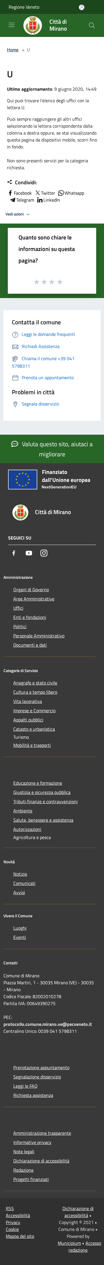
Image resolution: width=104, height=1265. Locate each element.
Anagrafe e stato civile (35, 682)
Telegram (25, 199)
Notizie (20, 873)
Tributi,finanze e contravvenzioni (45, 801)
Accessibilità (18, 1215)
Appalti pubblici (28, 719)
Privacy (13, 1222)
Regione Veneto (24, 6)
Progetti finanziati (31, 1179)
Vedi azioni (15, 214)
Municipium (69, 1243)
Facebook (23, 192)
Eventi (19, 937)
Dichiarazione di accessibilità (41, 1160)
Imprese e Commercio (34, 710)
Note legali (23, 1151)
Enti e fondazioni (29, 617)
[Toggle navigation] (11, 24)
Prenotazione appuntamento (41, 1067)
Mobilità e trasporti (32, 745)
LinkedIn (51, 199)
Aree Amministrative (33, 598)
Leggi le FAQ (25, 1085)
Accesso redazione (84, 1246)
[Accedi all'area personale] (81, 7)
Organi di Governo (31, 589)
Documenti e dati (30, 644)
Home (12, 49)
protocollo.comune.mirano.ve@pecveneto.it (47, 1024)
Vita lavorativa (27, 701)
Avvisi (19, 892)
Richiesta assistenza (33, 1095)
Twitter (48, 192)
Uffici (18, 607)
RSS (10, 1208)
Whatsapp (74, 192)
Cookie (12, 1229)
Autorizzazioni (27, 829)
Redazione (23, 1170)
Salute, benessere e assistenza (43, 819)
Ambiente (22, 810)
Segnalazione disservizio (37, 1076)
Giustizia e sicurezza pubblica (41, 792)
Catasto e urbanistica (34, 728)
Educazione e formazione (37, 783)
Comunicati (24, 883)
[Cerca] (91, 25)
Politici (20, 626)
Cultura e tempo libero (35, 692)
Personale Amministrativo (38, 635)
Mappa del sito (20, 1236)
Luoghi (20, 927)
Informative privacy (32, 1142)
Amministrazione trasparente (42, 1133)
